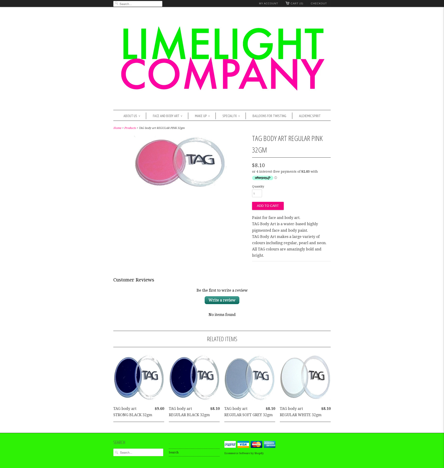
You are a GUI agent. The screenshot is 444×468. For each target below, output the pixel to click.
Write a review (222, 300)
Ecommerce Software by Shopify (244, 453)
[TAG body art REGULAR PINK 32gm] (180, 187)
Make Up (202, 115)
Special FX (231, 115)
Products (130, 128)
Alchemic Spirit (310, 115)
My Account (268, 3)
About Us (131, 115)
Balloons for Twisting (269, 115)
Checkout (319, 3)
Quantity (258, 186)
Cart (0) (297, 3)
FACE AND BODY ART (167, 115)
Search (174, 452)
